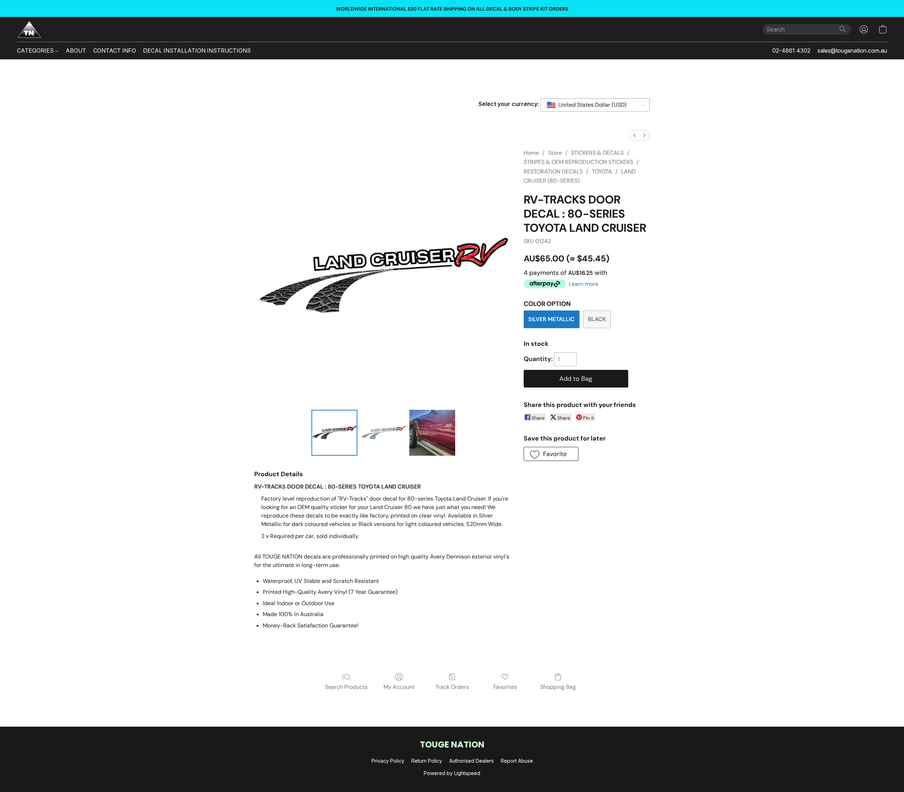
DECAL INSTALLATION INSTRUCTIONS (197, 50)
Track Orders (452, 687)
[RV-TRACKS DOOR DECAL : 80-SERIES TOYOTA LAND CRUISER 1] (383, 433)
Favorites (505, 687)
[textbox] (590, 105)
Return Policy (426, 761)
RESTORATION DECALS (553, 171)
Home (531, 152)
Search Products (346, 687)
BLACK (597, 319)
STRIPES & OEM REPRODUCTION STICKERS (578, 162)
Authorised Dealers (471, 761)
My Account (399, 687)
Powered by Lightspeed (452, 773)
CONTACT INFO (114, 50)
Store (555, 152)
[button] (29, 29)
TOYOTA (602, 171)
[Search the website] (842, 29)
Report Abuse (517, 761)
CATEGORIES (36, 50)
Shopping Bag (558, 687)
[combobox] (595, 105)
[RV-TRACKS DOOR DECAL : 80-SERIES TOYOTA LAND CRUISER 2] (432, 433)
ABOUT (76, 50)
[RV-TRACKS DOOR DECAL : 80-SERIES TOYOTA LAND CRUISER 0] (334, 433)
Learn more (583, 284)
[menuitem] (635, 135)
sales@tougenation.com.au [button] (852, 50)
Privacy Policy (387, 761)
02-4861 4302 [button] (791, 50)
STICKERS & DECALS (597, 152)
